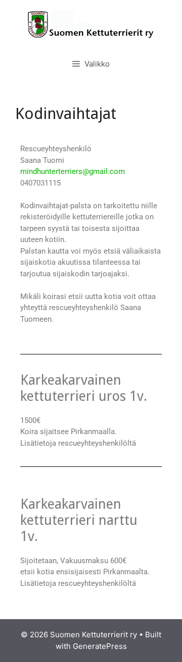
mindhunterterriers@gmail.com (72, 171)
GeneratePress (100, 646)
